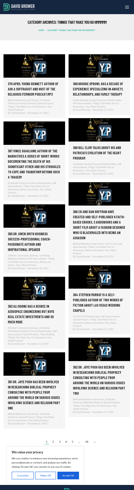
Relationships (115, 100)
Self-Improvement (82, 103)
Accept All (68, 475)
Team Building (47, 334)
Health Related (80, 100)
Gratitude (45, 100)
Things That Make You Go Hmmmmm (27, 106)
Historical (12, 103)
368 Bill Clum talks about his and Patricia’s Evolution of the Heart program (97, 153)
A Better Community (18, 255)
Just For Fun (111, 243)
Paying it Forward (27, 103)
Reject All (45, 475)
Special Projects (46, 103)
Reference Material (17, 258)
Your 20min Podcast (95, 106)
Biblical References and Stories (23, 100)
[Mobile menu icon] (127, 7)
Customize (23, 475)
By (16, 113)
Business (34, 255)
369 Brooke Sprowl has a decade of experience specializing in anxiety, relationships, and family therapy (98, 89)
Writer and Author (29, 189)
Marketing (13, 331)
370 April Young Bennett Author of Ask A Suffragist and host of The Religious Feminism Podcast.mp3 (33, 89)
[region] (45, 464)
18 (86, 441)
